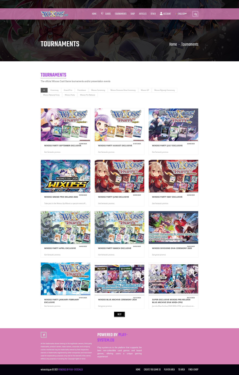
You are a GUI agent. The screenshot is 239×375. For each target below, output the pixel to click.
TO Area (181, 369)
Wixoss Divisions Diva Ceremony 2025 (172, 248)
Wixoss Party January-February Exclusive (61, 301)
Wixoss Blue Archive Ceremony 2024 (117, 299)
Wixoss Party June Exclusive (113, 197)
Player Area (169, 369)
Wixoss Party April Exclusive (60, 248)
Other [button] (153, 14)
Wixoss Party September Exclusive (62, 145)
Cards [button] (108, 14)
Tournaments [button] (120, 14)
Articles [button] (142, 14)
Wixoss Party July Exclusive (167, 145)
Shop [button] (133, 14)
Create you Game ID (152, 369)
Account (167, 14)
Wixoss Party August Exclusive (115, 145)
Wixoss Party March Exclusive (114, 248)
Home (94, 14)
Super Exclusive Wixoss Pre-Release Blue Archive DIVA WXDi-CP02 (171, 301)
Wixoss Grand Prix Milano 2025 (61, 197)
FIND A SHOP (193, 369)
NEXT (119, 314)
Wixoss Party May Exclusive (167, 197)
